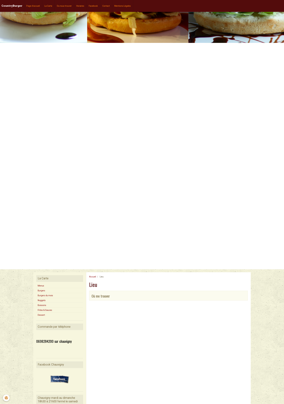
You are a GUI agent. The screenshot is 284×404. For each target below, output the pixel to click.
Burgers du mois (45, 295)
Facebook (93, 6)
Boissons (42, 305)
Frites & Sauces (45, 310)
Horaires (80, 6)
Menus (41, 286)
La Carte (48, 6)
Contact (106, 6)
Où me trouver (101, 296)
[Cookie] (6, 398)
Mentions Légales (122, 6)
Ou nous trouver (64, 6)
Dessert (41, 315)
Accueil (92, 276)
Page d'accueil (33, 6)
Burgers (41, 290)
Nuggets (42, 300)
